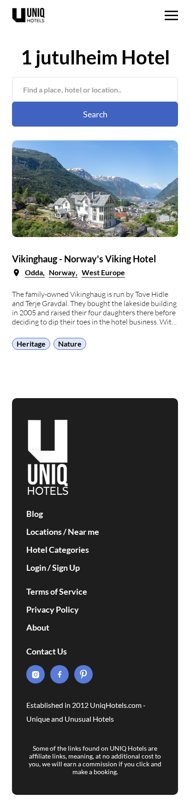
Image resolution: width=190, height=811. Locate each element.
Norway (62, 272)
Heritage (31, 343)
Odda (34, 272)
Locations (44, 532)
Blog (34, 514)
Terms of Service (56, 591)
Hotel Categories (57, 550)
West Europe (103, 272)
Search (95, 114)
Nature (70, 343)
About (37, 627)
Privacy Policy (52, 609)
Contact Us (46, 651)
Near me (83, 532)
